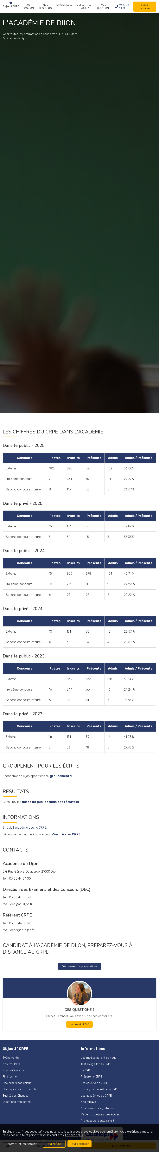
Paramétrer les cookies (21, 1144)
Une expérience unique (17, 1083)
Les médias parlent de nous (98, 1057)
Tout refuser (54, 1144)
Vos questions (103, 6)
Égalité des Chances (16, 1095)
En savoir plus (74, 1135)
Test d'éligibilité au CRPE (96, 1064)
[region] (79, 1138)
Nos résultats (45, 6)
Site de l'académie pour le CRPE (24, 827)
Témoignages (64, 4)
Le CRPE (86, 1070)
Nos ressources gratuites (97, 1108)
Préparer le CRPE (91, 1076)
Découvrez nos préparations (79, 966)
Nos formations (28, 6)
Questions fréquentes (17, 1102)
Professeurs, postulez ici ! (97, 1120)
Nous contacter (145, 6)
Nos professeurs (13, 1070)
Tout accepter (79, 1144)
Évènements (11, 1057)
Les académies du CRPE (96, 1095)
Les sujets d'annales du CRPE (99, 1089)
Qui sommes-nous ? (84, 6)
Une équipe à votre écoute (20, 1089)
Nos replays (88, 1102)
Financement (11, 1076)
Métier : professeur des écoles (100, 1114)
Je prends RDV (80, 1024)
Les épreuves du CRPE (95, 1083)
